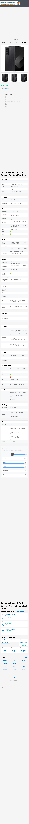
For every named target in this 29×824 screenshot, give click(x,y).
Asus (14, 660)
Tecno (14, 674)
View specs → (9, 617)
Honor (24, 674)
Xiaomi (23, 660)
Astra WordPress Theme (22, 687)
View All (26, 657)
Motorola (23, 669)
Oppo (24, 663)
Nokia (5, 674)
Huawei (14, 663)
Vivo (5, 666)
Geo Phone (5, 669)
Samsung (20, 611)
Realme (5, 663)
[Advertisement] (14, 22)
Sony (14, 666)
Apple (24, 666)
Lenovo (14, 672)
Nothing (5, 677)
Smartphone (7, 88)
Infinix (24, 672)
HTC (14, 677)
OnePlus (14, 669)
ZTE (5, 672)
